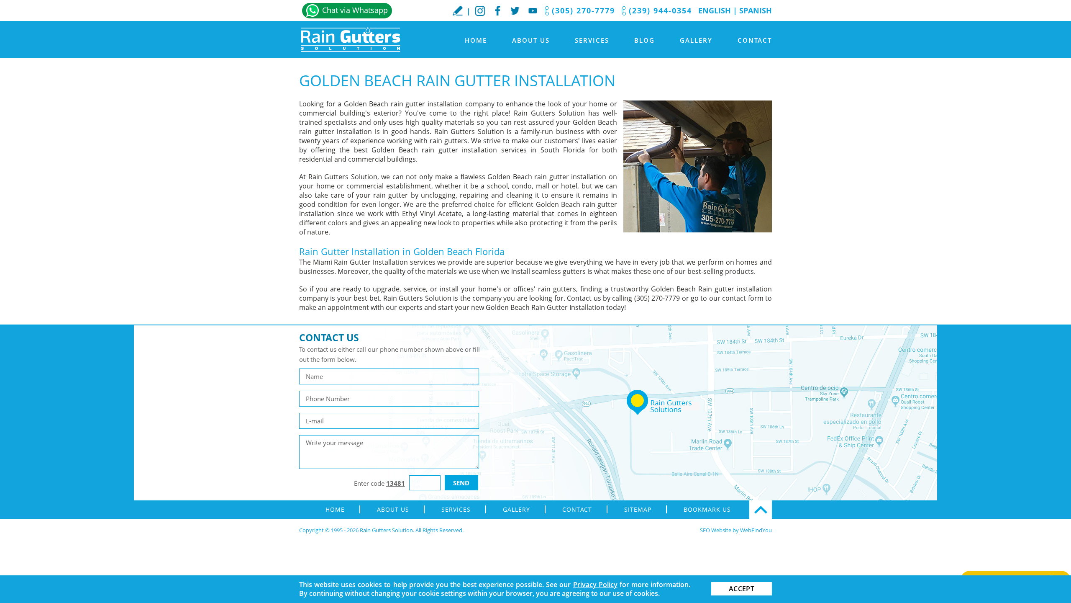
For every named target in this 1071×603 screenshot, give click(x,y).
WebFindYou (756, 530)
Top (760, 509)
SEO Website (715, 530)
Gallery (696, 40)
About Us (531, 40)
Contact (755, 40)
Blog (644, 40)
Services (592, 40)
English (714, 10)
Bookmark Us (707, 509)
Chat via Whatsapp (355, 10)
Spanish (755, 10)
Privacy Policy (595, 584)
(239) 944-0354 (660, 10)
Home (476, 40)
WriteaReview (457, 10)
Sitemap (637, 509)
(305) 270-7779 (583, 10)
